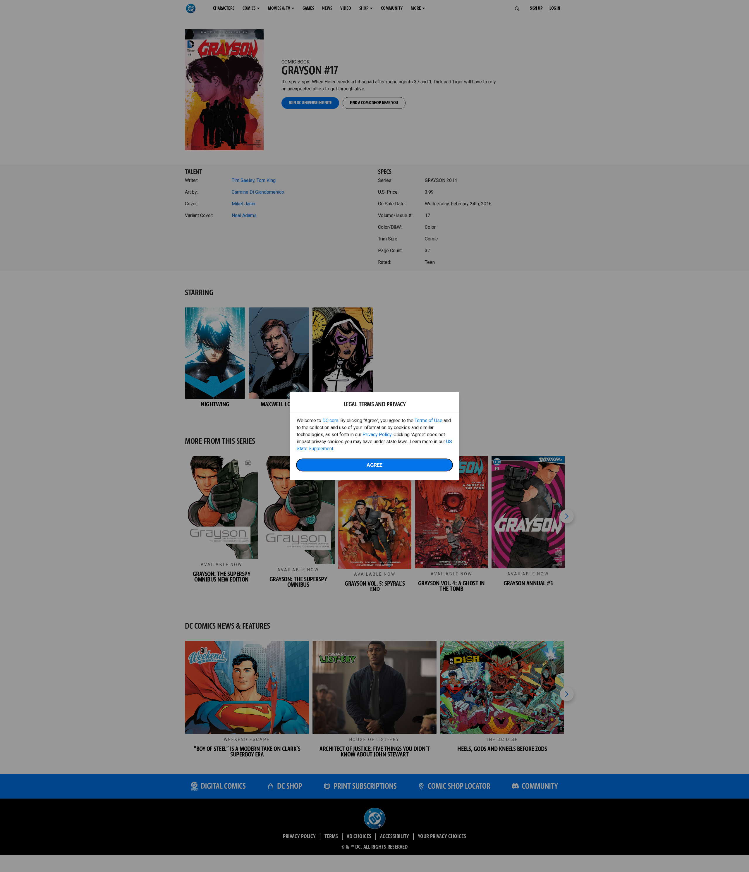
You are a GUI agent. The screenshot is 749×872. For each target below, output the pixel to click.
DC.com (330, 420)
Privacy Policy (377, 434)
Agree (374, 465)
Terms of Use (428, 420)
